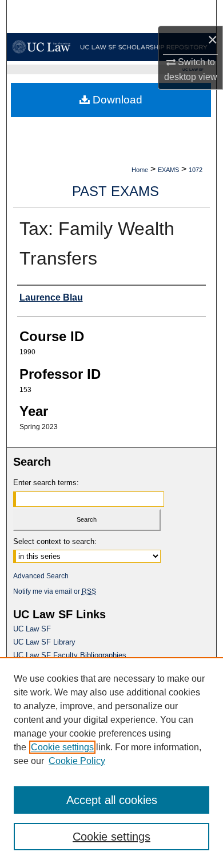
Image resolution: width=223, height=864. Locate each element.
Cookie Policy (77, 761)
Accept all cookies (111, 800)
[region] (111, 760)
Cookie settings (62, 747)
